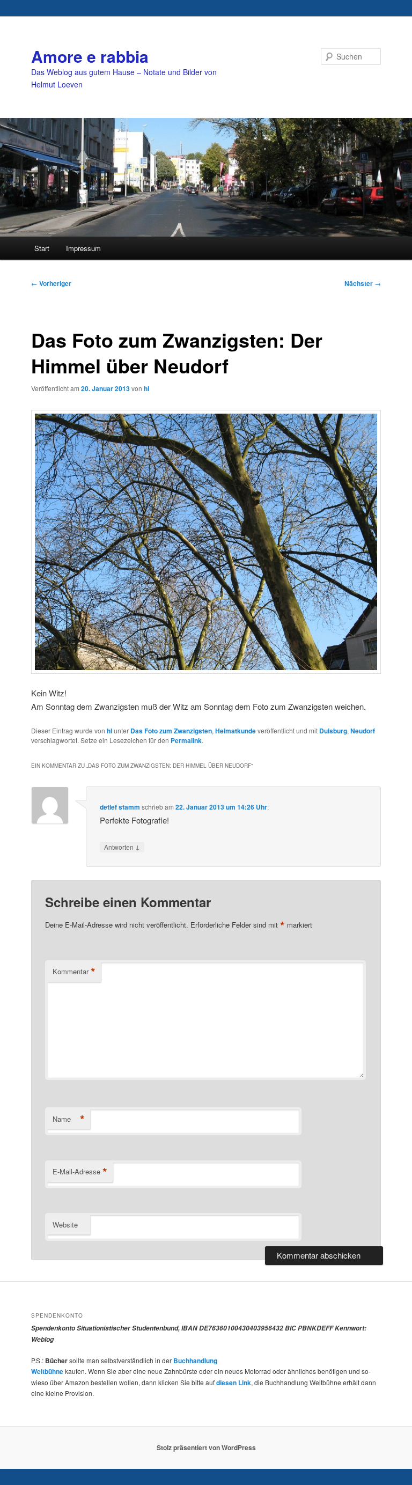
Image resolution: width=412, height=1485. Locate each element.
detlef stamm (120, 807)
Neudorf (362, 731)
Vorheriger (51, 283)
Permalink (186, 740)
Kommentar (74, 971)
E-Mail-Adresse (80, 1171)
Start (41, 248)
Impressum (83, 248)
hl (146, 388)
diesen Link (233, 1382)
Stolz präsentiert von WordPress (206, 1447)
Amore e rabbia (90, 56)
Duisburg (333, 731)
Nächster (362, 283)
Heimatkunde (235, 731)
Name (69, 1119)
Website (65, 1224)
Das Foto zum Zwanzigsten (171, 731)
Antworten (122, 846)
